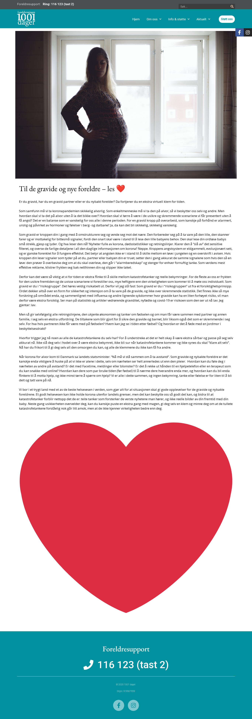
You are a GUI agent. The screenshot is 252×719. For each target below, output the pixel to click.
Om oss (152, 19)
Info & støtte (177, 19)
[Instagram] (248, 32)
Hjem (136, 19)
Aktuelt (201, 19)
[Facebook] (239, 32)
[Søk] (232, 6)
